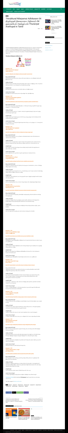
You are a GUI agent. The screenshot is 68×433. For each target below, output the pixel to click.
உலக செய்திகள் (49, 9)
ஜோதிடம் (22, 9)
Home (6, 14)
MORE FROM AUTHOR (18, 406)
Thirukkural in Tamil (9, 377)
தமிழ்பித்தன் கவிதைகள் (29, 9)
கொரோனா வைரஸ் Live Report (19, 11)
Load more (53, 33)
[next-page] (8, 421)
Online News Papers (48, 45)
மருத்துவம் (18, 9)
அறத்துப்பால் (10, 384)
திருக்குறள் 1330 (37, 9)
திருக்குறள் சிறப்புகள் (38, 384)
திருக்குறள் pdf (15, 384)
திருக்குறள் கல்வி (32, 384)
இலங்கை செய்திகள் (9, 11)
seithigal (9, 14)
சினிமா (14, 9)
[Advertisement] (43, 3)
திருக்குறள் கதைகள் (26, 384)
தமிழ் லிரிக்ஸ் (43, 9)
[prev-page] (6, 421)
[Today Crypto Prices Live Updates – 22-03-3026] (11, 412)
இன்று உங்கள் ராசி (53, 16)
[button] (61, 9)
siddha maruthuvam (17, 381)
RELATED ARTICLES (9, 406)
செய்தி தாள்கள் (8, 9)
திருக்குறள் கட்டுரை (20, 384)
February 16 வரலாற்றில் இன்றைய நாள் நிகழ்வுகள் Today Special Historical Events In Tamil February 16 (36, 418)
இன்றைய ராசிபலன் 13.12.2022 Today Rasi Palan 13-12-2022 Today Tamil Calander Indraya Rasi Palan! (23, 418)
